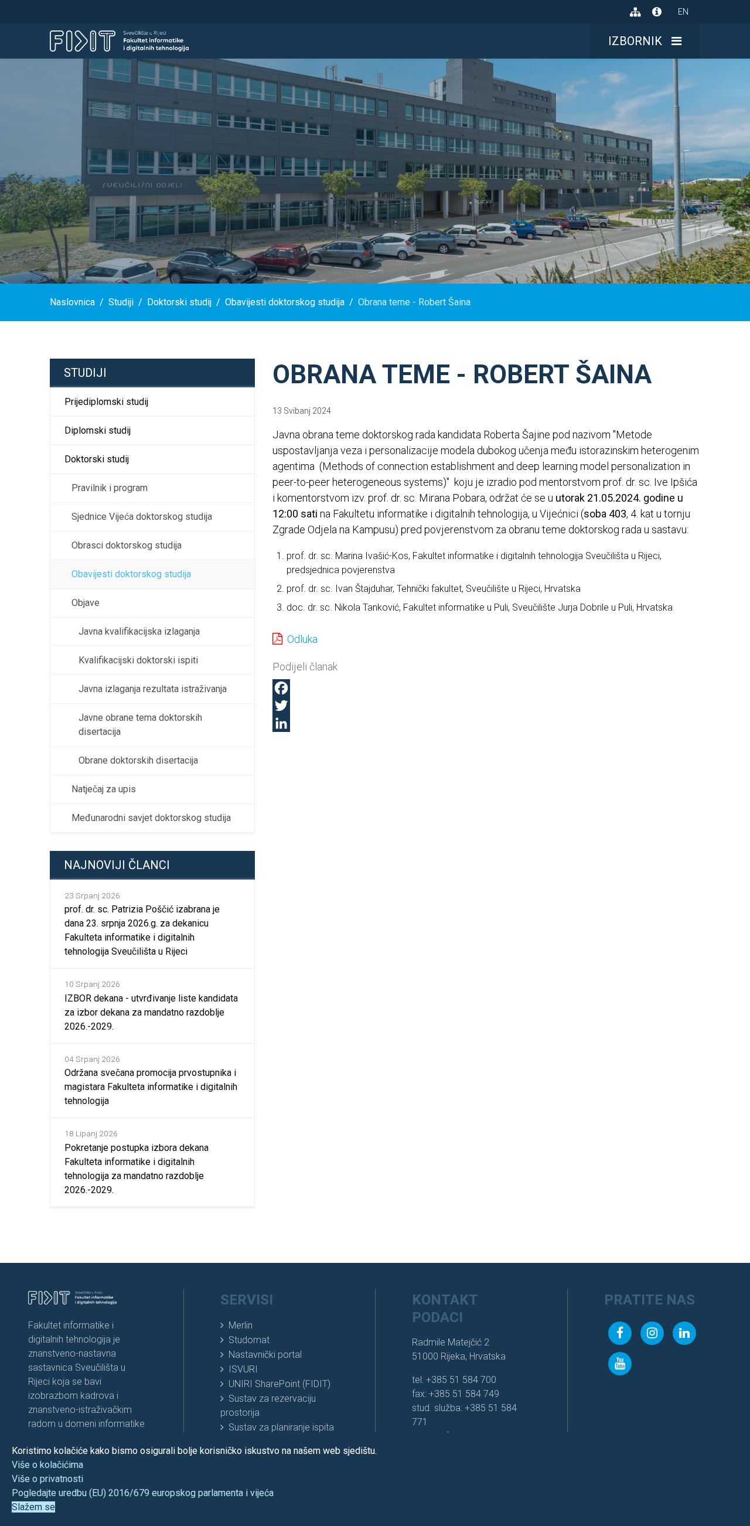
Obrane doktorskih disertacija (138, 760)
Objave (85, 602)
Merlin (241, 1325)
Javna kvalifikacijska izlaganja (139, 631)
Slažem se (33, 1507)
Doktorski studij (96, 459)
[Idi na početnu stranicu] (119, 41)
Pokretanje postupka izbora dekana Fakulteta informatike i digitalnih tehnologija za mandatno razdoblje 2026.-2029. (136, 1162)
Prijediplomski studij (106, 401)
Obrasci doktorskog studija (126, 545)
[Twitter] (486, 705)
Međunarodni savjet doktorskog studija (151, 817)
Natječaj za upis (103, 789)
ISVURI (243, 1369)
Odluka (302, 639)
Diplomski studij (97, 430)
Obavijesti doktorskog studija (131, 574)
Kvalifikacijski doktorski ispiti (138, 660)
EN (683, 11)
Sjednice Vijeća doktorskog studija (141, 516)
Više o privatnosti (47, 1478)
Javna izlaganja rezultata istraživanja (153, 688)
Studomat (249, 1340)
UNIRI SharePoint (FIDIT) (279, 1383)
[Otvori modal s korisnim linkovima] (657, 12)
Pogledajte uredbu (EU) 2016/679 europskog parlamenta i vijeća (143, 1492)
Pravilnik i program (109, 487)
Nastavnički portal (265, 1354)
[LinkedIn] (486, 723)
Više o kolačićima (47, 1464)
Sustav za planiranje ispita (281, 1427)
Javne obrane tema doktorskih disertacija (140, 724)
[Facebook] (486, 688)
